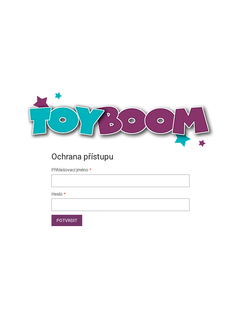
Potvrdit (66, 220)
